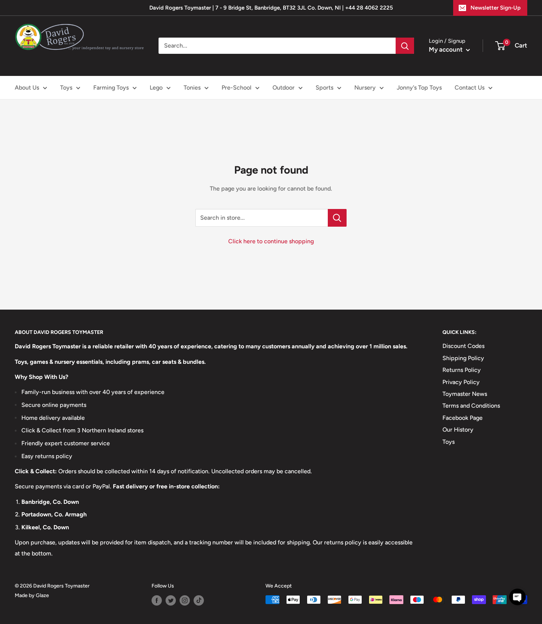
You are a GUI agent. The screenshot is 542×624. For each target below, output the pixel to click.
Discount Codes (463, 345)
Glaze (42, 595)
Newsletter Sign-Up (495, 7)
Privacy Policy (461, 382)
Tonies (192, 87)
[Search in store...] (337, 218)
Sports (324, 87)
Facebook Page (462, 417)
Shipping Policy (463, 358)
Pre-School (236, 87)
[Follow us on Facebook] (157, 600)
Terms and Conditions (471, 405)
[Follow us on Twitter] (171, 600)
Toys (66, 87)
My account (446, 49)
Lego (156, 87)
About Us (27, 87)
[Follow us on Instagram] (185, 600)
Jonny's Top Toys (419, 87)
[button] (517, 597)
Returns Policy (461, 369)
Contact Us (469, 87)
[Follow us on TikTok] (199, 600)
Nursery (365, 87)
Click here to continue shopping (271, 241)
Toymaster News (464, 393)
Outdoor (283, 87)
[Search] (405, 46)
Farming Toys (111, 87)
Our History (457, 429)
